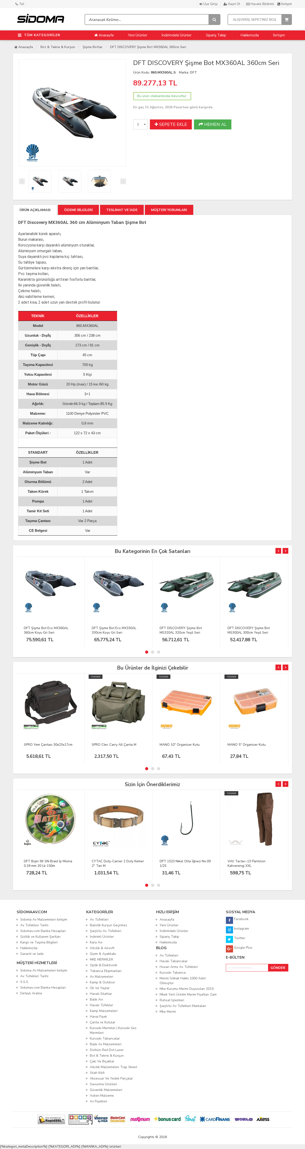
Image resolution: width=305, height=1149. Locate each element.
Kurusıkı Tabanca (173, 972)
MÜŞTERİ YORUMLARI (169, 210)
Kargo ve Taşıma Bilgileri (39, 942)
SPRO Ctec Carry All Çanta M (114, 744)
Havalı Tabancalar (174, 961)
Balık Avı (96, 999)
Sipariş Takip (216, 35)
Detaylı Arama (31, 993)
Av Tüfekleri (99, 919)
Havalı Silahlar (101, 993)
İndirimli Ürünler (102, 936)
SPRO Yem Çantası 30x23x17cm (48, 744)
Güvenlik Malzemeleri (106, 1090)
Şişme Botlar (92, 47)
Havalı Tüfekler (101, 1005)
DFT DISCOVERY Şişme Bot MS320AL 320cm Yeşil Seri (181, 630)
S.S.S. (24, 982)
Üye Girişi (210, 4)
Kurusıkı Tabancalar (105, 1038)
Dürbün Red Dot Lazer (107, 1050)
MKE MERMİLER (101, 959)
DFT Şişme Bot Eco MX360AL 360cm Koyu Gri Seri (46, 630)
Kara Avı (96, 942)
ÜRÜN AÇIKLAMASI (35, 210)
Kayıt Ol (234, 4)
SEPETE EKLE (172, 124)
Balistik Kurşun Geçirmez (108, 925)
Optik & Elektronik (103, 965)
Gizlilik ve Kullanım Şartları (40, 936)
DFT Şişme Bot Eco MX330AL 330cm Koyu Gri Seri (114, 630)
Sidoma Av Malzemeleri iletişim (43, 919)
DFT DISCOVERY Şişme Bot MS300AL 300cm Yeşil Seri (249, 630)
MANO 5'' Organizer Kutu (247, 744)
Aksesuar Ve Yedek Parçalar (111, 1078)
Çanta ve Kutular (102, 1022)
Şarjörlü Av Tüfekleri (105, 931)
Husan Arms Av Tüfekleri (179, 967)
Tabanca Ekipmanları (106, 971)
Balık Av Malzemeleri (106, 1044)
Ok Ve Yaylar (100, 988)
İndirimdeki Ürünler (177, 35)
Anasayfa (106, 35)
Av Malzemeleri (101, 976)
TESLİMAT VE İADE (121, 210)
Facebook (241, 919)
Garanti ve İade (32, 954)
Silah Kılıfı (97, 1072)
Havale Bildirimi (262, 4)
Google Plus (242, 947)
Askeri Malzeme (102, 1095)
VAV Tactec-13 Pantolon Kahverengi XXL (246, 863)
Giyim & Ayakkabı (103, 954)
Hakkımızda (249, 35)
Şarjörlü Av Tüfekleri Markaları (183, 1006)
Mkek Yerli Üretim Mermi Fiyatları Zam (188, 994)
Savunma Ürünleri (103, 1084)
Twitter (239, 938)
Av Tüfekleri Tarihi (34, 925)
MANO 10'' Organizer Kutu (180, 744)
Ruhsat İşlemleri (172, 1000)
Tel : (22, 4)
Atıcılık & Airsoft (102, 948)
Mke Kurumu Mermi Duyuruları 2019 (187, 988)
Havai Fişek (98, 1016)
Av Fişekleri (98, 1101)
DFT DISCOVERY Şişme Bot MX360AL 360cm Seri (148, 47)
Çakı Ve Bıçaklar (102, 1061)
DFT (193, 72)
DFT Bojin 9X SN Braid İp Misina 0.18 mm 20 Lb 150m (48, 863)
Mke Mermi (168, 1011)
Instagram (241, 928)
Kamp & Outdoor (102, 982)
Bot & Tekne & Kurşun (58, 47)
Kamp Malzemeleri (103, 1011)
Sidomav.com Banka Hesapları (43, 931)
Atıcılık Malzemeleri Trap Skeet (113, 1067)
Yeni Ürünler (137, 35)
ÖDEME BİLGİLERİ (78, 210)
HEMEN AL (215, 124)
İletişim (286, 4)
